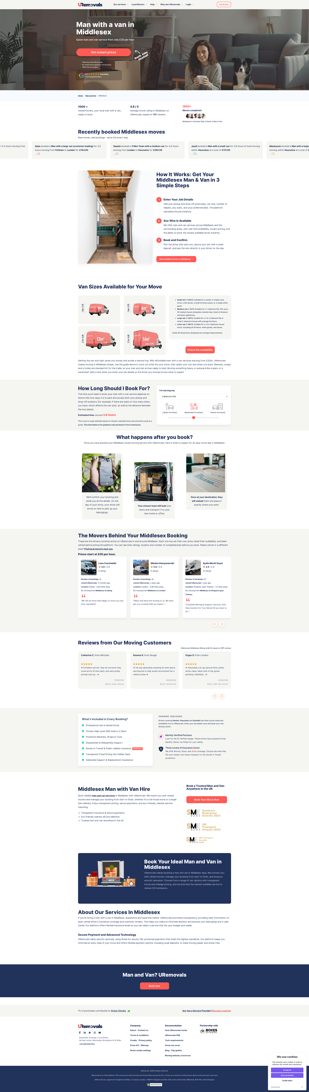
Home (80, 96)
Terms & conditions (139, 1035)
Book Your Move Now (206, 799)
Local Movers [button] (138, 4)
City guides (176, 1050)
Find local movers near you (98, 549)
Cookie (133, 1040)
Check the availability (200, 349)
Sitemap (144, 1045)
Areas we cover (172, 1045)
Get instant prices (103, 52)
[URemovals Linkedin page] (84, 1032)
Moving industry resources (178, 1055)
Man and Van (90, 96)
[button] (215, 624)
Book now (154, 985)
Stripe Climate (118, 1010)
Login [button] (188, 4)
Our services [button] (120, 4)
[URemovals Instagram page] (94, 1032)
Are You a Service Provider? (206, 1010)
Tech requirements (174, 1040)
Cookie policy (287, 1080)
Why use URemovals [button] (170, 4)
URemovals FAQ (172, 1035)
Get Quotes (224, 4)
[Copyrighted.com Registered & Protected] (154, 1084)
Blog (167, 1050)
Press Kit (134, 1045)
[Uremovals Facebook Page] (79, 1032)
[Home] (90, 4)
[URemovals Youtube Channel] (99, 1032)
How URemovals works (176, 1030)
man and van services (103, 795)
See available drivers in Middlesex (175, 259)
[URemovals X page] (89, 1032)
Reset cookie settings (140, 1050)
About (133, 1030)
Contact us (143, 1030)
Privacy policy (145, 1040)
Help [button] (152, 4)
